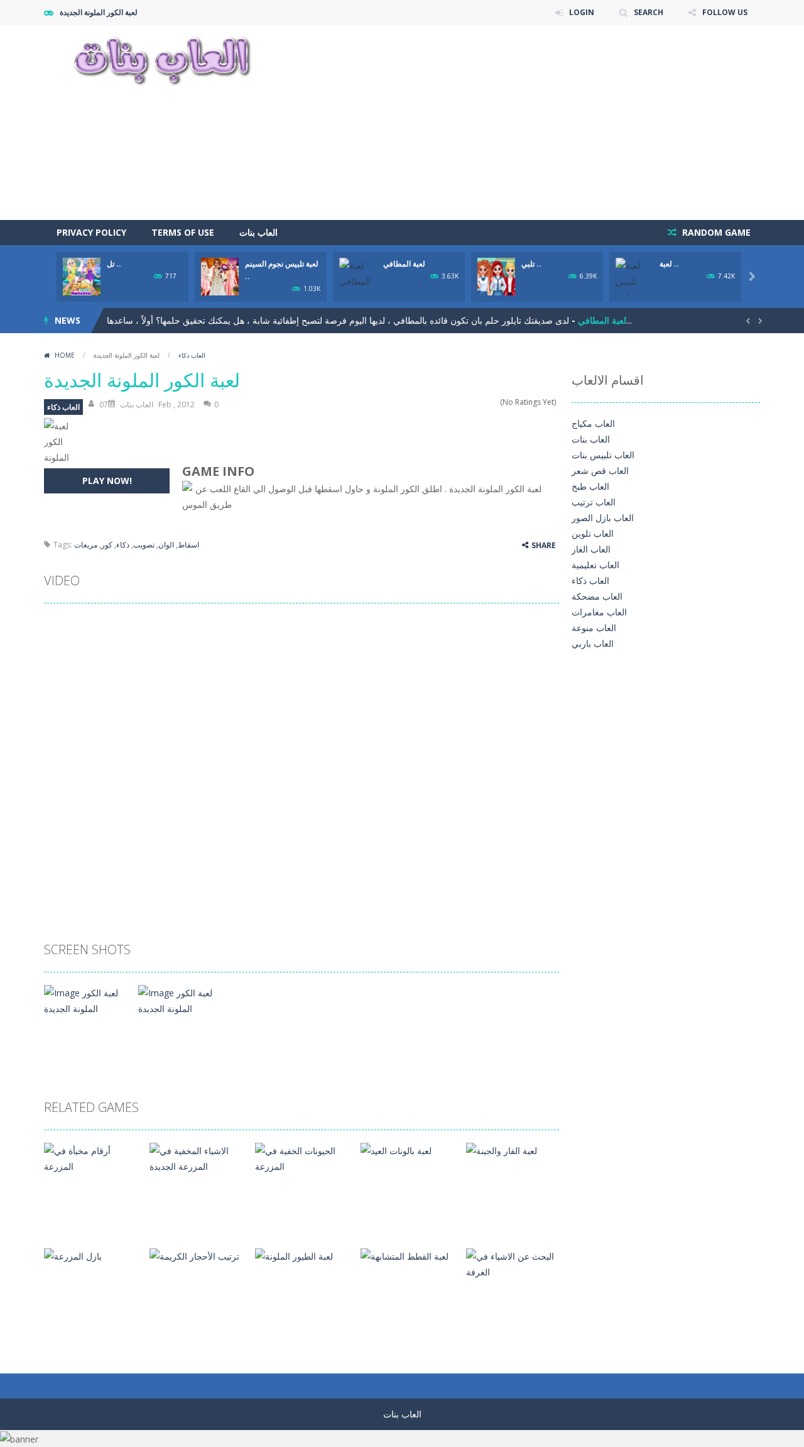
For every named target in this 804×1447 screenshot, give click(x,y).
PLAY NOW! (107, 481)
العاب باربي (593, 643)
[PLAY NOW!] (81, 276)
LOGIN (581, 12)
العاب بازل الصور (603, 518)
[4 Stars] (486, 402)
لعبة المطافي (404, 263)
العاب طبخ (590, 486)
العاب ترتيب (594, 502)
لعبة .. (669, 263)
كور (106, 544)
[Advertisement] (531, 123)
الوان (166, 544)
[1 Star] (461, 402)
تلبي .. (531, 263)
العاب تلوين (593, 533)
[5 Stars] (494, 402)
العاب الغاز (591, 549)
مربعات (85, 544)
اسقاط (188, 544)
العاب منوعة (594, 628)
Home (65, 355)
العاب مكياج (593, 423)
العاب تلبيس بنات (603, 455)
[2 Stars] (469, 402)
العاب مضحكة (597, 596)
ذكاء (122, 544)
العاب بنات (258, 232)
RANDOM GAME (715, 232)
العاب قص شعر (600, 470)
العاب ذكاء (191, 355)
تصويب (144, 544)
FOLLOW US (724, 12)
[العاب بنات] (162, 59)
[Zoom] (86, 1000)
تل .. (114, 263)
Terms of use (182, 232)
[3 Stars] (478, 402)
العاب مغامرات (599, 612)
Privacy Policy (91, 232)
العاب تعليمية (595, 565)
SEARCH (648, 12)
